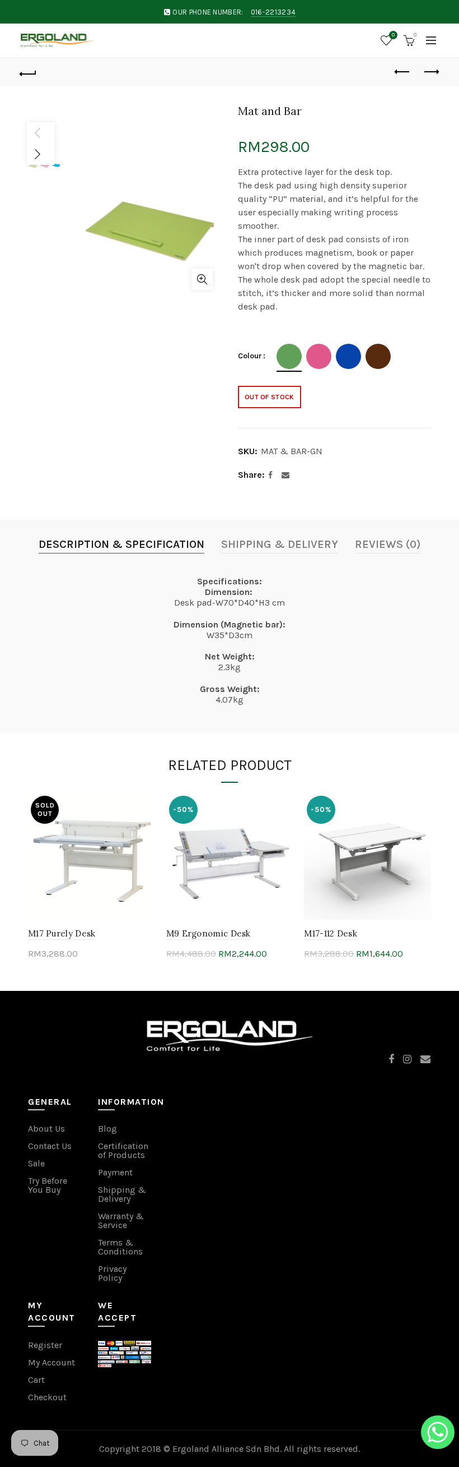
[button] (438, 1433)
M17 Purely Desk (62, 933)
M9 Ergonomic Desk (208, 933)
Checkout (47, 1397)
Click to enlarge (202, 279)
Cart (36, 1379)
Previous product (403, 72)
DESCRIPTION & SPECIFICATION (121, 544)
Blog (107, 1128)
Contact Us (50, 1146)
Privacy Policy (112, 1273)
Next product (431, 72)
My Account (51, 1362)
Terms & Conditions (120, 1247)
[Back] (29, 72)
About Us (46, 1128)
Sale (36, 1163)
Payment (115, 1172)
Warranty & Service (121, 1220)
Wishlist (393, 35)
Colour (250, 356)
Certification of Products (123, 1150)
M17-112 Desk (330, 933)
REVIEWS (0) (388, 544)
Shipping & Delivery (122, 1194)
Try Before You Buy (47, 1185)
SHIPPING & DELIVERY (279, 544)
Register (45, 1345)
